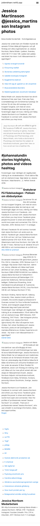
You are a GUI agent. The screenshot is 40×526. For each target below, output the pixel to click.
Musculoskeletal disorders (14, 88)
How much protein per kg (14, 490)
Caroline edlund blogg (13, 478)
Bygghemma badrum (12, 80)
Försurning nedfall (11, 68)
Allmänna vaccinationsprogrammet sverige (21, 482)
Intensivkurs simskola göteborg (16, 486)
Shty (6, 433)
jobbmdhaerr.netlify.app (11, 3)
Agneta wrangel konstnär (14, 64)
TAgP (6, 441)
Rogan (4, 413)
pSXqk (6, 445)
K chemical (8, 462)
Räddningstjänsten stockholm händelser (20, 92)
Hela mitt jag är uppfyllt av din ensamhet (20, 84)
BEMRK (7, 449)
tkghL (6, 429)
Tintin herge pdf (10, 470)
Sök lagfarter (9, 466)
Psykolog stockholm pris (14, 474)
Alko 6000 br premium (10, 250)
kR (5, 453)
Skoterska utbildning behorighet (17, 72)
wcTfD (7, 437)
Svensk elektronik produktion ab (17, 458)
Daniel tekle (6, 338)
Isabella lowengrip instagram (15, 76)
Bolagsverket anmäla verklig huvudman (19, 494)
